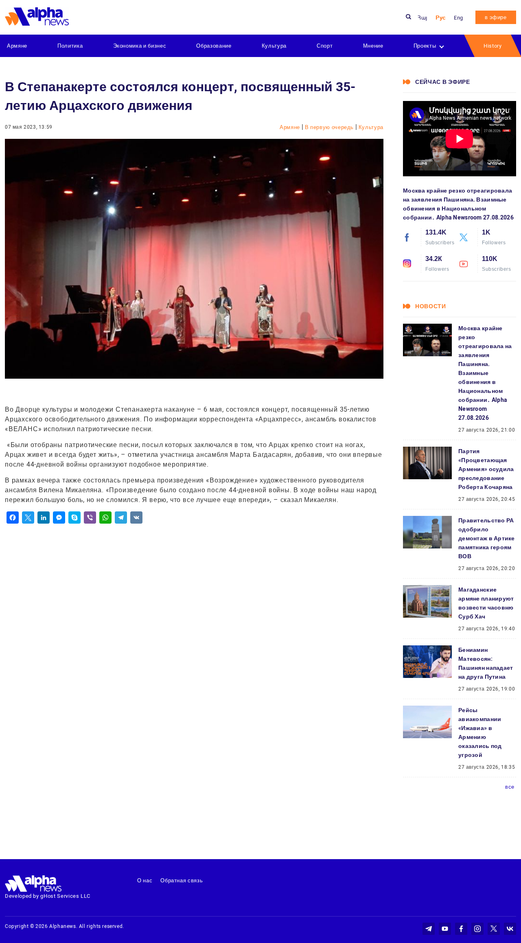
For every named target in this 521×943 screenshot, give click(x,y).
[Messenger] (59, 517)
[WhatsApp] (105, 517)
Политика (70, 46)
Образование (213, 46)
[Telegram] (121, 517)
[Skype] (74, 517)
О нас (144, 880)
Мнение (373, 46)
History (493, 46)
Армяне (17, 46)
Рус (441, 18)
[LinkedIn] (43, 517)
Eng (458, 18)
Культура (274, 46)
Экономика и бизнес (139, 46)
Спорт (325, 46)
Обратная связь (181, 880)
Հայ (422, 18)
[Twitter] (28, 517)
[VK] (136, 517)
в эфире (496, 17)
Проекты (425, 46)
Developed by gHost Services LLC (47, 896)
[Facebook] (12, 517)
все (509, 787)
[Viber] (90, 517)
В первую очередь (330, 127)
